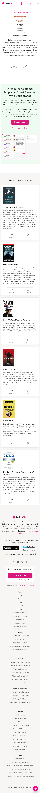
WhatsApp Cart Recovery (20, 672)
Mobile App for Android (20, 679)
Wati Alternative (20, 722)
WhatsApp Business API (20, 676)
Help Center (20, 606)
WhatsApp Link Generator (20, 692)
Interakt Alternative (20, 715)
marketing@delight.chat (27, 585)
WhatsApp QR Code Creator (20, 695)
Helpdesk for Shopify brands (20, 662)
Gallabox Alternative (20, 736)
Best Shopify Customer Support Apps (20, 766)
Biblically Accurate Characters (20, 646)
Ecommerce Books (20, 12)
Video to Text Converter (20, 649)
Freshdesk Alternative (20, 743)
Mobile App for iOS (20, 683)
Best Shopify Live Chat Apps (20, 769)
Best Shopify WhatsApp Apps (20, 762)
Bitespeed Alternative (20, 729)
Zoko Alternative (20, 718)
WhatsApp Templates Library (20, 702)
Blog (20, 602)
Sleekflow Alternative (20, 746)
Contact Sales (20, 575)
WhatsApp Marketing (20, 669)
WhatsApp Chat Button (20, 699)
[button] (38, 3)
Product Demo (28, 3)
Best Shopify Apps (20, 759)
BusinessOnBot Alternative (20, 725)
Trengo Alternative (20, 750)
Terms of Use (20, 620)
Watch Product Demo (20, 613)
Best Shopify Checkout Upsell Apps (20, 773)
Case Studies (20, 609)
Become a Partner (20, 627)
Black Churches (20, 639)
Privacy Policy (20, 623)
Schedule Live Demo (20, 616)
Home (20, 595)
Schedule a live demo (20, 128)
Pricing (20, 599)
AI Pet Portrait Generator (20, 636)
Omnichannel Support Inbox (20, 665)
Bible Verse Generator (20, 643)
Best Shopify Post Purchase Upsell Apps (20, 776)
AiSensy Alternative (20, 732)
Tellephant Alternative (20, 739)
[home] (7, 3)
